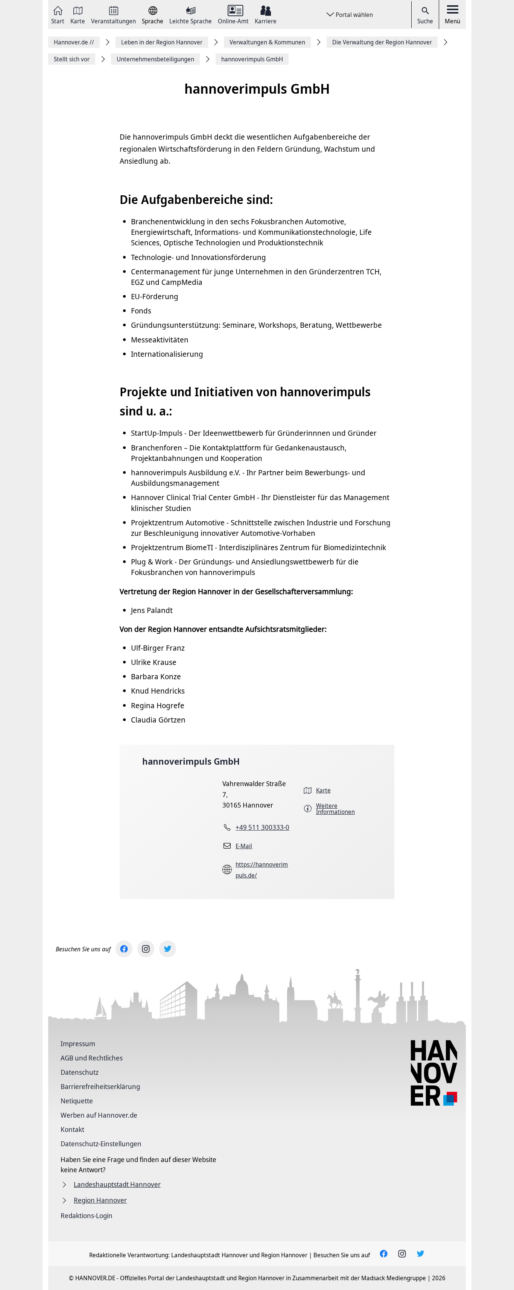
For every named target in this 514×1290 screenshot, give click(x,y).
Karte (77, 20)
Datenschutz (80, 1072)
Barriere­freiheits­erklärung (100, 1086)
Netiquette (77, 1100)
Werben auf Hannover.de (99, 1115)
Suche (425, 21)
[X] (167, 948)
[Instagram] (145, 948)
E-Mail (244, 846)
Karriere (266, 20)
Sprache (152, 20)
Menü (452, 21)
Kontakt (72, 1129)
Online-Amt (233, 20)
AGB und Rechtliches (92, 1057)
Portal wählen (354, 15)
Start (57, 20)
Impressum (78, 1043)
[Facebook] (124, 948)
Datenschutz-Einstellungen (101, 1143)
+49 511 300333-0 (262, 827)
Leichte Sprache (190, 20)
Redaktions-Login (87, 1215)
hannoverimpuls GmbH (191, 761)
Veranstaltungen (113, 20)
